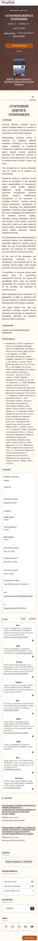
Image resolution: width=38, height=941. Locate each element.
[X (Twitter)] (19, 926)
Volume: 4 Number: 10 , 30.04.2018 (19, 862)
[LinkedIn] (25, 926)
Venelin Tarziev (9, 33)
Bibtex (33, 619)
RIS (24, 619)
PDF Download (17, 45)
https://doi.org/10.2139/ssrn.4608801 (13, 820)
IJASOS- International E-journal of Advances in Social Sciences (19, 82)
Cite (18, 51)
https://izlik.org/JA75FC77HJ (15, 608)
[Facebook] (6, 926)
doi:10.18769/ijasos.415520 (24, 653)
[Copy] (32, 641)
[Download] (32, 908)
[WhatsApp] (12, 926)
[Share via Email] (32, 926)
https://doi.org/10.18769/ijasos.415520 (18, 596)
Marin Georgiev (19, 36)
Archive (5, 852)
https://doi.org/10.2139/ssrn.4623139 (13, 840)
